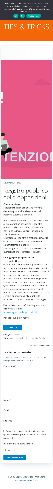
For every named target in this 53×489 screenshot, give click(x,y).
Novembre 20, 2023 (12, 182)
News (17, 334)
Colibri (34, 480)
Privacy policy (34, 16)
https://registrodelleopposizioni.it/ (20, 312)
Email (7, 410)
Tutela (42, 338)
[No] (49, 10)
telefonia (34, 338)
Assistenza (14, 338)
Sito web (7, 420)
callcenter (24, 338)
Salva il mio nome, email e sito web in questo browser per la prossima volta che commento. (24, 435)
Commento (9, 366)
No (22, 16)
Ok (16, 16)
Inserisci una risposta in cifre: (18, 443)
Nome (7, 400)
